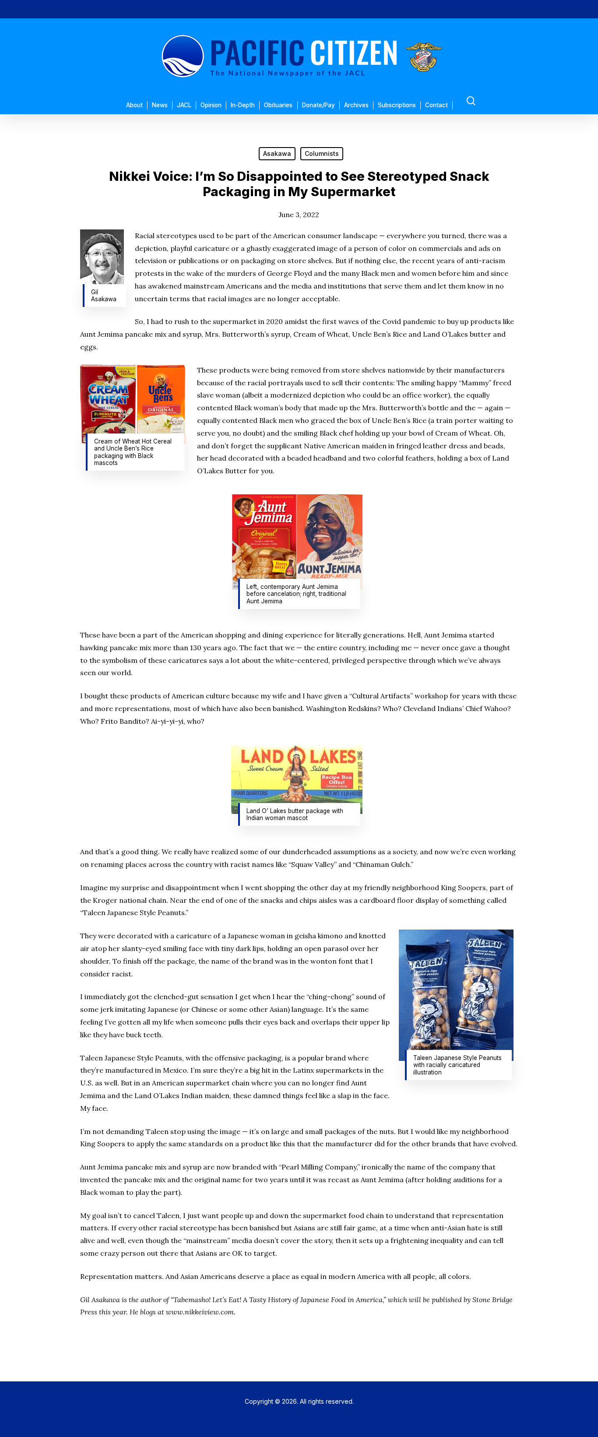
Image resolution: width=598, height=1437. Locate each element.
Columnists (322, 153)
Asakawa (277, 153)
